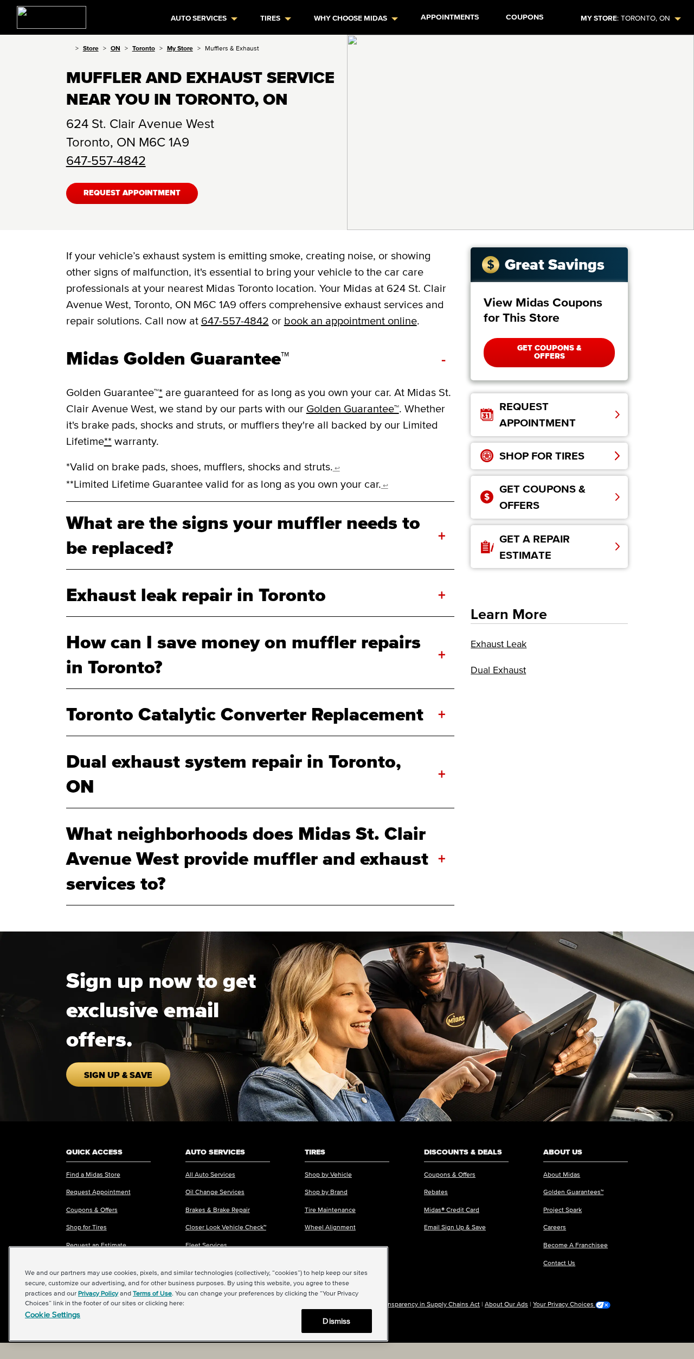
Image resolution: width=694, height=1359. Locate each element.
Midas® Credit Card (451, 1209)
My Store (180, 48)
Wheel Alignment (330, 1226)
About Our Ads (506, 1303)
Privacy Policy (98, 1293)
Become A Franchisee (575, 1244)
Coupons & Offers (92, 1209)
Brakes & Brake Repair (217, 1209)
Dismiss (336, 1320)
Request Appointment (132, 193)
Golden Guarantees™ (573, 1191)
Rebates (436, 1191)
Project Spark (562, 1209)
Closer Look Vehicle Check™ (225, 1226)
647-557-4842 (106, 160)
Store (91, 48)
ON (115, 48)
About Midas (561, 1174)
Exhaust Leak (498, 644)
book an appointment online (350, 321)
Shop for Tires (86, 1226)
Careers (554, 1226)
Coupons (524, 17)
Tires (270, 18)
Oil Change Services (215, 1191)
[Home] (68, 48)
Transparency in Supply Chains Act (429, 1303)
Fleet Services (206, 1244)
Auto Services (199, 18)
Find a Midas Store (93, 1174)
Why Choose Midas (350, 18)
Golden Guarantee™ (352, 408)
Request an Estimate (96, 1244)
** (108, 441)
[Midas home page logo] (47, 14)
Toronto (143, 48)
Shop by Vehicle (328, 1174)
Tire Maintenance (330, 1209)
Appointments (450, 17)
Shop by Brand (326, 1191)
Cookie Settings (52, 1314)
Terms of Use (152, 1293)
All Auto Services (210, 1174)
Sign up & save (118, 1075)
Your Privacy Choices (564, 1304)
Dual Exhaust (498, 670)
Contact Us (559, 1262)
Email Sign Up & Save (455, 1226)
